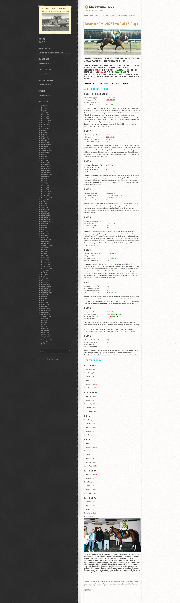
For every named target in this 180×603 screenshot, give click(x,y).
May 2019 (44, 277)
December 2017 (46, 310)
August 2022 (45, 200)
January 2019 (45, 285)
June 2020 (44, 251)
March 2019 (45, 281)
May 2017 (44, 324)
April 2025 (44, 136)
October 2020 (45, 243)
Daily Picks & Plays (97, 15)
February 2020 (45, 259)
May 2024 (44, 158)
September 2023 (46, 174)
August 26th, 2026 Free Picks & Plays (51, 52)
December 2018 (46, 286)
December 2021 (46, 215)
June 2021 (44, 227)
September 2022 (46, 198)
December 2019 (46, 263)
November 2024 (46, 146)
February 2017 (45, 330)
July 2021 (44, 225)
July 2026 (44, 107)
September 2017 (46, 316)
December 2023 (46, 168)
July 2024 (44, 154)
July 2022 (44, 202)
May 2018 (44, 300)
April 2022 (44, 208)
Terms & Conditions (90, 586)
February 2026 (45, 117)
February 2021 (45, 235)
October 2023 (45, 172)
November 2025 (46, 123)
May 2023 (44, 182)
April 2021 (44, 231)
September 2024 (46, 150)
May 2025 (44, 134)
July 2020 (44, 249)
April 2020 (44, 255)
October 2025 (45, 125)
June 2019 (44, 275)
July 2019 (44, 273)
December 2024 (46, 144)
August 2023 (45, 176)
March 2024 (45, 162)
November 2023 (46, 170)
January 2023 (45, 190)
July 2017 (44, 320)
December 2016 (46, 334)
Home (86, 15)
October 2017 (45, 314)
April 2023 (44, 184)
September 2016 (46, 340)
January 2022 (45, 213)
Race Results (111, 15)
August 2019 (45, 271)
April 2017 (44, 326)
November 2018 (46, 288)
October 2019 (45, 267)
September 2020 (46, 245)
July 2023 (44, 178)
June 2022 (44, 204)
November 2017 (46, 312)
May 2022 (44, 206)
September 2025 (46, 127)
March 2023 (45, 186)
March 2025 (45, 138)
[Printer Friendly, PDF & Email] (87, 590)
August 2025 (45, 129)
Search (69, 350)
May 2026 (44, 111)
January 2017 (45, 332)
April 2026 (44, 113)
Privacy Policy (102, 586)
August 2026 (45, 105)
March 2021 (45, 233)
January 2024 (45, 166)
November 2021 (46, 217)
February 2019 (45, 283)
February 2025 (45, 140)
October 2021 (45, 219)
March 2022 (45, 209)
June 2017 (44, 322)
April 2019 (44, 279)
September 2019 (46, 269)
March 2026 (45, 115)
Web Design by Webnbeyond (47, 358)
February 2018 (45, 306)
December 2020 (46, 239)
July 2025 (44, 131)
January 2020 (45, 261)
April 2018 (44, 302)
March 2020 (45, 257)
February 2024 (45, 164)
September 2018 (46, 292)
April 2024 (44, 160)
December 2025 (46, 121)
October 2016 (45, 338)
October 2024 (45, 148)
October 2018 (45, 290)
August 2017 (45, 318)
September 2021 (46, 221)
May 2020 (44, 253)
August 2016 (45, 342)
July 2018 (44, 296)
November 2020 (46, 241)
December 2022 (46, 192)
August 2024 (45, 152)
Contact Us (133, 15)
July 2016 (44, 344)
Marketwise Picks (54, 360)
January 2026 (45, 119)
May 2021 (44, 229)
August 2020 (45, 247)
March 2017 (45, 328)
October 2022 (45, 196)
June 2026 (44, 109)
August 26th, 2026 (45, 63)
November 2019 (46, 265)
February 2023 (45, 188)
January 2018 (45, 308)
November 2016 (46, 336)
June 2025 (44, 132)
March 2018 (45, 304)
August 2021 (45, 223)
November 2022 (46, 194)
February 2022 (45, 211)
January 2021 (45, 237)
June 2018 (44, 298)
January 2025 (45, 142)
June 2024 (44, 156)
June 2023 (44, 180)
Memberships (122, 15)
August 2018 (45, 294)
